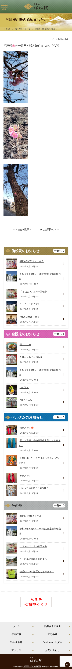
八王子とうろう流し (30, 304)
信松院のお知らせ (22, 29)
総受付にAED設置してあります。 (37, 571)
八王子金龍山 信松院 (32, 666)
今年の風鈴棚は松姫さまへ (33, 559)
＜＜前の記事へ (22, 229)
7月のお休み (26, 400)
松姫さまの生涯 (52, 626)
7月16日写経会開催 (29, 317)
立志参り (52, 634)
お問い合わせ (52, 650)
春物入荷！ (25, 475)
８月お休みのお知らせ (31, 357)
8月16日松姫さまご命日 (32, 261)
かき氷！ (24, 387)
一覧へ (58, 250)
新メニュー (25, 344)
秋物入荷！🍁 (27, 427)
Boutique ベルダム (52, 642)
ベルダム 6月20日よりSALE (34, 488)
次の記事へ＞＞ (49, 229)
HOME (7, 29)
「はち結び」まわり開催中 (33, 291)
